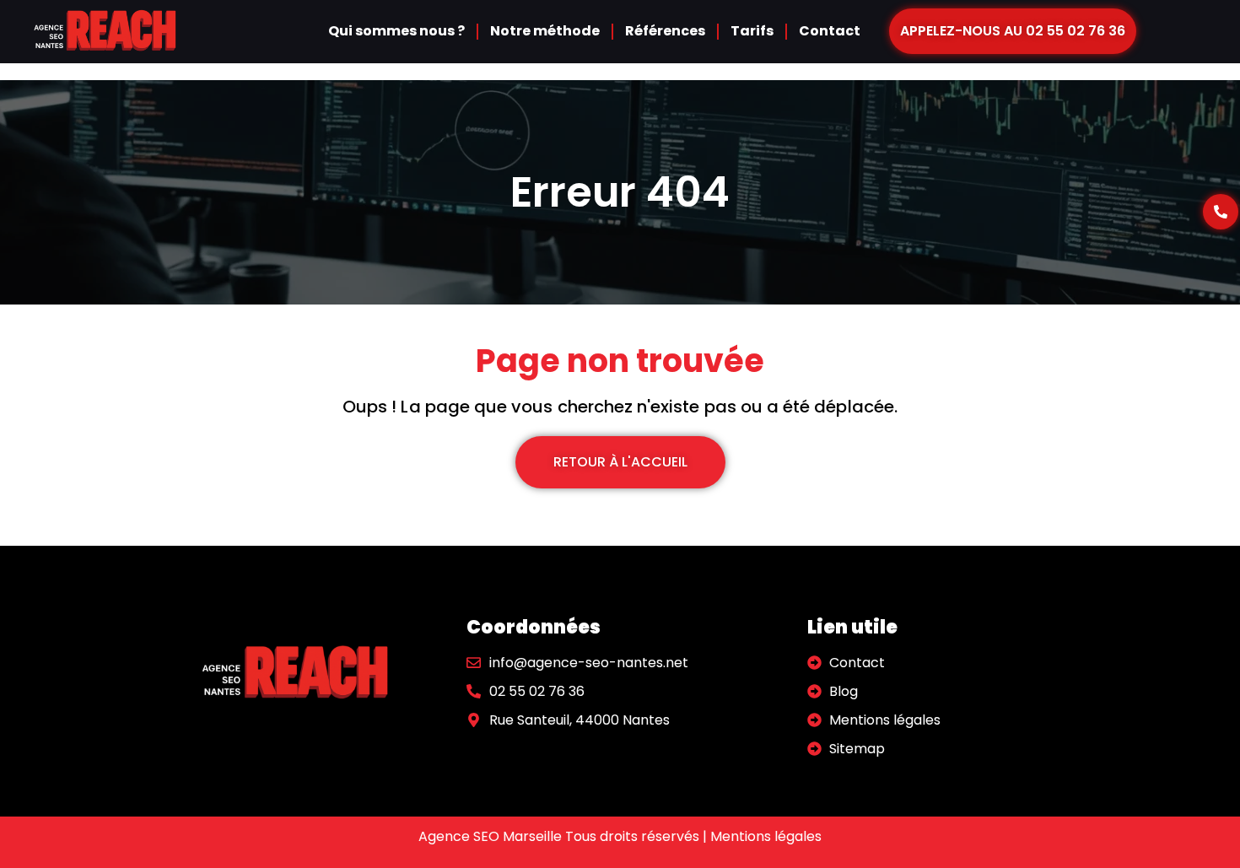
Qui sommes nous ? (396, 30)
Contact (829, 30)
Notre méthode (545, 30)
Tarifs (752, 30)
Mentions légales (766, 836)
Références (665, 30)
